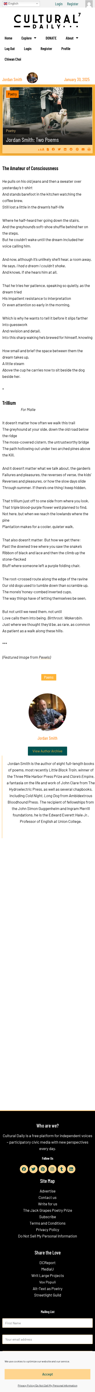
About (70, 38)
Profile (65, 48)
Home (8, 38)
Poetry (12, 93)
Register (72, 3)
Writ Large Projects (47, 1275)
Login (58, 3)
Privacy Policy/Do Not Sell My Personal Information (47, 1385)
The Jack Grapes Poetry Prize (47, 1210)
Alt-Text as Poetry (47, 1288)
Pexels (44, 657)
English (12, 3)
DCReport (47, 1262)
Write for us (47, 1203)
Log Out (10, 48)
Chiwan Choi (13, 59)
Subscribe (47, 1216)
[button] (53, 149)
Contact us (47, 1197)
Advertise (48, 1191)
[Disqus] (47, 911)
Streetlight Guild (47, 1295)
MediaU (47, 1269)
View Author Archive (47, 751)
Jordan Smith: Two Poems (32, 139)
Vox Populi (47, 1282)
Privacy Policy (47, 1229)
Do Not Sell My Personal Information (47, 1236)
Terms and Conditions (47, 1223)
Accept (47, 1374)
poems (48, 677)
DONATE (51, 38)
